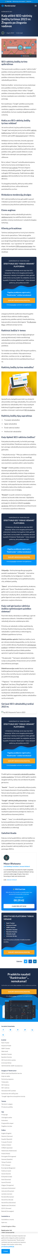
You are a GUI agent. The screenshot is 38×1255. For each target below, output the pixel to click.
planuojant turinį (21, 136)
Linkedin (32, 1030)
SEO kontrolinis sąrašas (8, 1060)
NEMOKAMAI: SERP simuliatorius (12, 1066)
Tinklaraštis (4, 1082)
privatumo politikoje (7, 1246)
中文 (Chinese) (5, 1165)
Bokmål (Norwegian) (7, 1211)
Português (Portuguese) (8, 1156)
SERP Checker (5, 1048)
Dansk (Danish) (6, 1174)
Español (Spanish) (6, 1139)
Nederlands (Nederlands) (9, 1150)
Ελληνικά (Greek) (6, 1176)
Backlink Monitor (6, 1057)
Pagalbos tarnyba (6, 1126)
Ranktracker (8, 6)
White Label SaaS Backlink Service (11, 1073)
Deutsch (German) (7, 1136)
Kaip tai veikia (5, 1076)
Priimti (6, 1251)
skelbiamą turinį (6, 217)
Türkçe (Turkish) (6, 1162)
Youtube (10, 1030)
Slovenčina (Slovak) (7, 1199)
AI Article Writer (6, 1063)
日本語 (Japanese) (6, 1148)
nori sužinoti (13, 168)
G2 (3, 1035)
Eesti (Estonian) (6, 1179)
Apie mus (4, 1222)
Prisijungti (4, 1114)
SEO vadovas (5, 1088)
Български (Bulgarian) (8, 1168)
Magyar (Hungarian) (7, 1185)
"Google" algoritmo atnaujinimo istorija (13, 1096)
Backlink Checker (6, 1054)
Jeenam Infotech (12, 880)
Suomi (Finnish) (6, 1182)
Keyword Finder (6, 1045)
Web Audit (4, 1051)
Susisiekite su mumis (7, 1219)
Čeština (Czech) (6, 1171)
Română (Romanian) (7, 1197)
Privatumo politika (7, 1107)
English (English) (6, 1133)
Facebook (3, 1030)
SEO (24, 335)
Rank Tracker (5, 1042)
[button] (36, 5)
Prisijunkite (13, 305)
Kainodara (4, 1120)
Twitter (25, 1030)
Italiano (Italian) (6, 1145)
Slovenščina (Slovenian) (8, 1202)
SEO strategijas (29, 410)
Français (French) (6, 1142)
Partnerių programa (7, 1079)
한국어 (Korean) (6, 1208)
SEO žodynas (5, 1085)
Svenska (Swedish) (7, 1159)
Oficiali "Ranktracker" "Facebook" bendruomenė (18, 1030)
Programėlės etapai (7, 1123)
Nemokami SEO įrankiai (8, 1090)
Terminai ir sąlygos (7, 1104)
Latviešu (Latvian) (6, 1194)
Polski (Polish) (5, 1153)
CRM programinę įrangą (23, 246)
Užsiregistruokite (6, 1117)
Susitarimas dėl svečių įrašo (9, 1093)
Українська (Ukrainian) (8, 1205)
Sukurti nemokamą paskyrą (19, 300)
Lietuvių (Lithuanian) (7, 1191)
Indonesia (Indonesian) (8, 1188)
